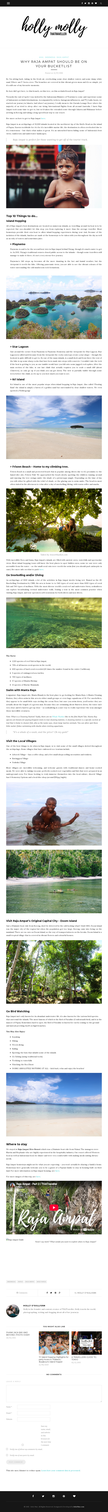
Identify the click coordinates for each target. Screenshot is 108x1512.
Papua (20, 1281)
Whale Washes (58, 716)
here (43, 118)
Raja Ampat (63, 57)
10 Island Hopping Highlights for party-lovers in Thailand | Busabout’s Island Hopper (53, 1359)
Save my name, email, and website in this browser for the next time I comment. (46, 1435)
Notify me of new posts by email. (22, 1455)
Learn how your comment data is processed (60, 1470)
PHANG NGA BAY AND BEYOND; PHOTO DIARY (18, 1333)
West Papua (41, 1281)
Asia (41, 57)
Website (9, 1419)
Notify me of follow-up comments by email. (26, 1449)
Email (9, 1413)
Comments (22, 1293)
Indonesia (50, 57)
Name (9, 1407)
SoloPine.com (79, 1507)
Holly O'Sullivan (86, 1293)
